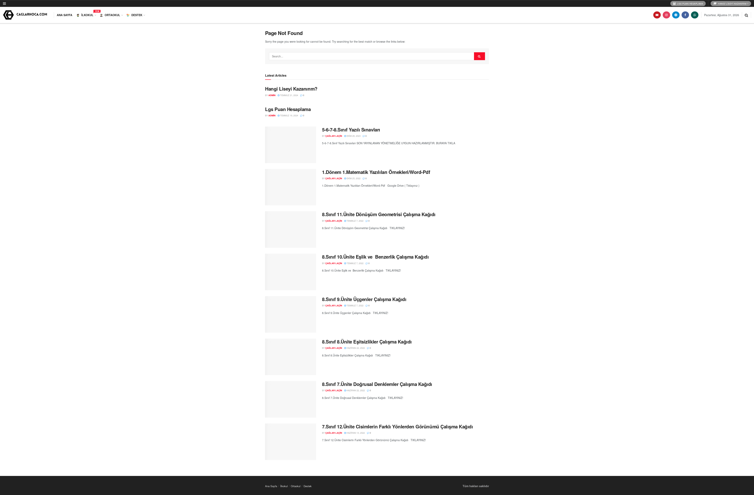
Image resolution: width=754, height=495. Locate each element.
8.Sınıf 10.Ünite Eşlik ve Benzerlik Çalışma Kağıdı (375, 256)
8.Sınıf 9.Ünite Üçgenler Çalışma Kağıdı (364, 299)
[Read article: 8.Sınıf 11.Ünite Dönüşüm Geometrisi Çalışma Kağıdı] (290, 229)
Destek (136, 15)
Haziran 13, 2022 (355, 432)
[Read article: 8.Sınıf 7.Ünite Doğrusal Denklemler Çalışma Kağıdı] (290, 399)
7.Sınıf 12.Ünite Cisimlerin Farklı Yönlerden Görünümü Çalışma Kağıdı (397, 426)
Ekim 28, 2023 (353, 135)
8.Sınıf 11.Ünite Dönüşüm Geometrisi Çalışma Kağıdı (379, 214)
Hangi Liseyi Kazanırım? (291, 88)
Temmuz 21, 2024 (288, 95)
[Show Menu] (4, 3)
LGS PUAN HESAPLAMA (689, 3)
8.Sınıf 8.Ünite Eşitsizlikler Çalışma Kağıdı (367, 341)
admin (271, 95)
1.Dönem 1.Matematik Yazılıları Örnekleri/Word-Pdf (376, 172)
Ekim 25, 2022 (353, 178)
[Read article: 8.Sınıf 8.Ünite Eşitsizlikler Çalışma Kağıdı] (290, 357)
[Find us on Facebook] (685, 14)
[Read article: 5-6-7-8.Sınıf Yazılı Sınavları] (290, 145)
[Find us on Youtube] (657, 14)
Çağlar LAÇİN (333, 135)
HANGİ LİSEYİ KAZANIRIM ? (733, 3)
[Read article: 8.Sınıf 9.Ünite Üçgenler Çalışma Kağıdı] (290, 314)
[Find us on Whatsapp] (694, 14)
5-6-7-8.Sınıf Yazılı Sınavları (351, 129)
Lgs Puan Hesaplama (288, 109)
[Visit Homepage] (25, 14)
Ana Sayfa (64, 15)
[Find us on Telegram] (676, 14)
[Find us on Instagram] (666, 14)
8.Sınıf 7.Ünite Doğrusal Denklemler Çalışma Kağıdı (377, 384)
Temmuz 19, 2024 (288, 115)
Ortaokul (112, 15)
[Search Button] (746, 15)
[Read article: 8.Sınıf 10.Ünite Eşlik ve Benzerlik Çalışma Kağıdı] (290, 272)
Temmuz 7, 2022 (354, 220)
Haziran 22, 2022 (355, 347)
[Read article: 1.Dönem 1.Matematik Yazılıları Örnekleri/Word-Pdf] (290, 187)
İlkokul (88, 14)
